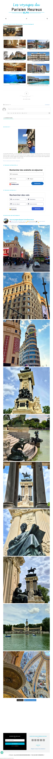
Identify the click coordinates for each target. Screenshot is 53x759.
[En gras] (8, 113)
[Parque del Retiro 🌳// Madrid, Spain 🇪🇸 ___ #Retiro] (26, 390)
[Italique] (10, 113)
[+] (26, 113)
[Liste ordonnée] (15, 113)
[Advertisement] (26, 714)
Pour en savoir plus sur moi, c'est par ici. (11, 160)
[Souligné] (12, 113)
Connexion (47, 104)
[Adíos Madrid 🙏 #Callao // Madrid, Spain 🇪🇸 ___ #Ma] (26, 248)
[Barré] (14, 113)
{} (24, 113)
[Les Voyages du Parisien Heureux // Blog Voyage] (26, 3)
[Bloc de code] (21, 113)
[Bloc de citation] (19, 113)
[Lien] (23, 113)
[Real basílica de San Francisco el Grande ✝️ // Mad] (26, 674)
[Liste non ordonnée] (17, 113)
